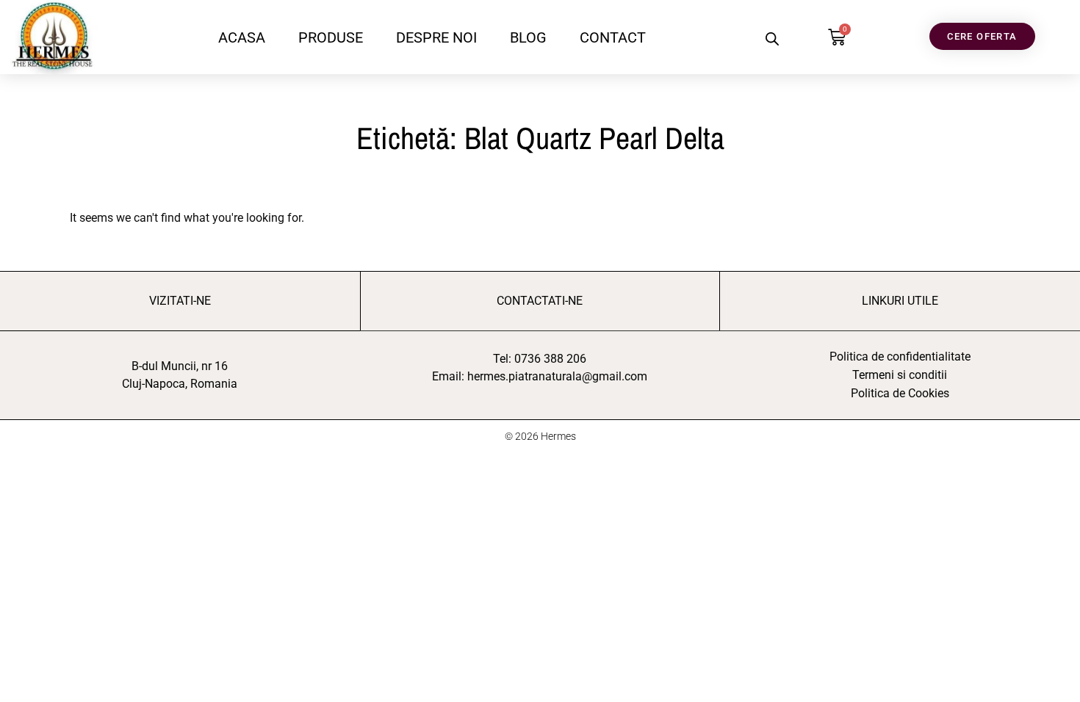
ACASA (241, 37)
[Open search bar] (772, 38)
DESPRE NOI (436, 37)
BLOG (528, 37)
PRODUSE (330, 37)
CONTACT (613, 37)
